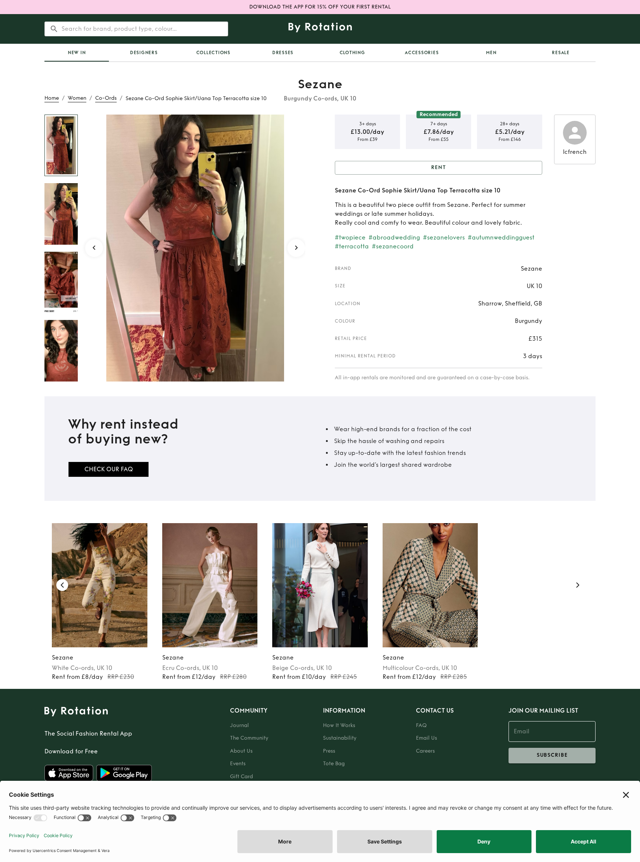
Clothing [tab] (352, 52)
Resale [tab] (561, 52)
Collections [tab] (213, 52)
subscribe (552, 755)
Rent (438, 167)
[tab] (76, 53)
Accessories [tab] (422, 52)
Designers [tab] (144, 52)
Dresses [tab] (282, 52)
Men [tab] (491, 52)
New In (77, 52)
